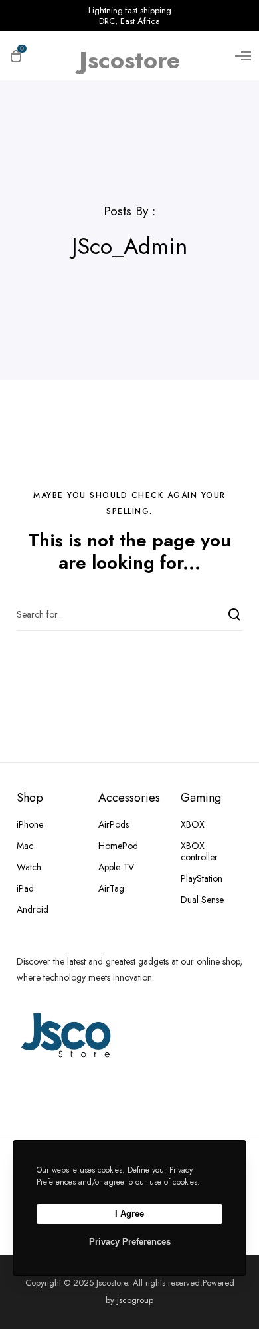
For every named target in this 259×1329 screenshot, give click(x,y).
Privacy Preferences (130, 1242)
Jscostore (129, 54)
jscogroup (135, 1300)
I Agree (129, 1214)
